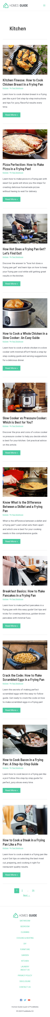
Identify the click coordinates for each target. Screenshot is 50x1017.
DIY (25, 944)
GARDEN (25, 955)
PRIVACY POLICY (25, 975)
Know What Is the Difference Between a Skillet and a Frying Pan (22, 506)
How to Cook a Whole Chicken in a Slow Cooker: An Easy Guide (25, 335)
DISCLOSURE (25, 981)
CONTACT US (25, 987)
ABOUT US (25, 970)
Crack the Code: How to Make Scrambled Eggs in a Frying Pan (23, 677)
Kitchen (5, 88)
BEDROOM (25, 926)
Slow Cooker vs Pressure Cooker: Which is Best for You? (25, 420)
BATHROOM (25, 921)
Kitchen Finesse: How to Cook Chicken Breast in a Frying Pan (23, 82)
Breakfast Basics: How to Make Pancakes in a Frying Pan (24, 593)
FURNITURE (25, 949)
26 (33, 890)
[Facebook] (21, 1000)
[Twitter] (25, 1000)
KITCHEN (25, 961)
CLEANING (25, 932)
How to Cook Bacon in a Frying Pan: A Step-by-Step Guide (23, 762)
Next (26, 895)
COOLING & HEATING (25, 938)
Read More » (11, 115)
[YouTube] (29, 1000)
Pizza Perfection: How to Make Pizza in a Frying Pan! (23, 166)
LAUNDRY (25, 967)
